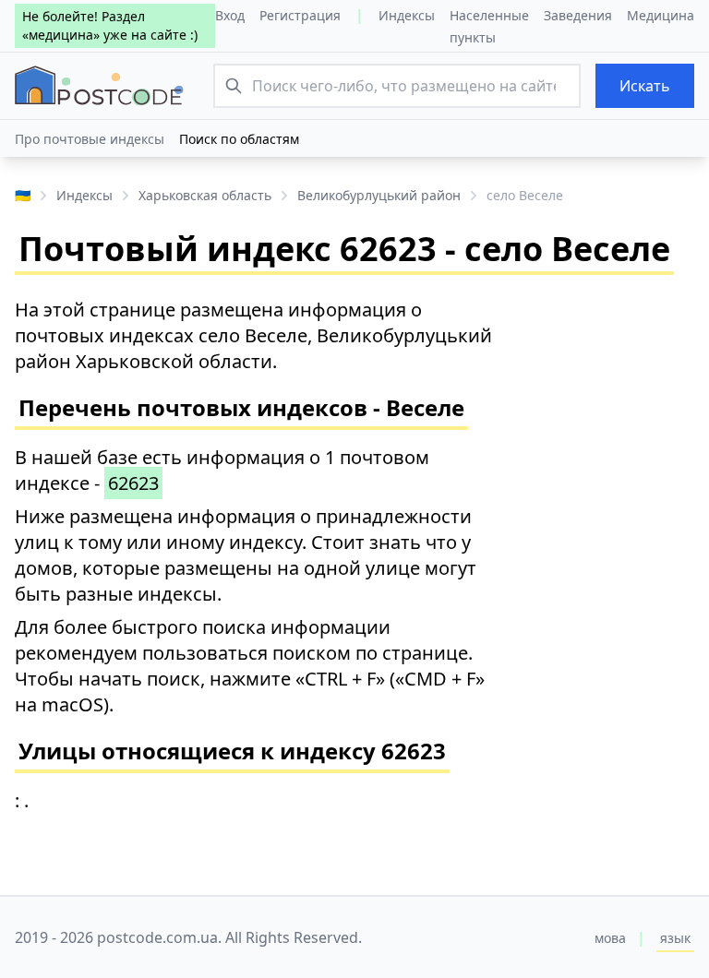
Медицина (660, 15)
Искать (644, 86)
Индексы (407, 15)
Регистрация (300, 15)
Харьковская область (204, 195)
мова (610, 938)
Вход (230, 15)
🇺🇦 (22, 195)
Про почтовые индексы (89, 139)
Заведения (578, 15)
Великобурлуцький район (379, 195)
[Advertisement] (613, 574)
